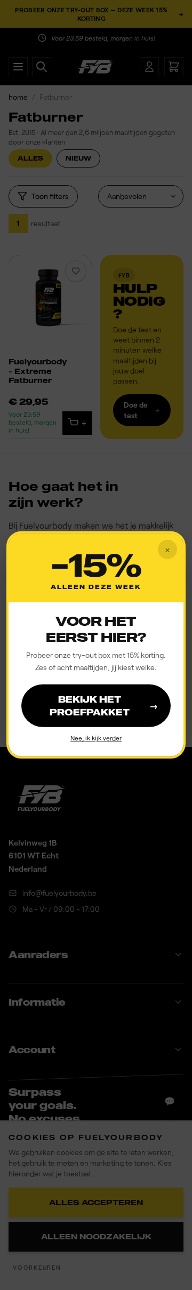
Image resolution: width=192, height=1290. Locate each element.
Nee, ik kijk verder (96, 737)
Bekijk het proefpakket (104, 705)
